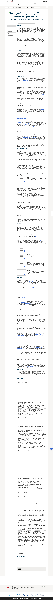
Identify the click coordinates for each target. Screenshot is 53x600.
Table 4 (41, 240)
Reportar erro (52, 213)
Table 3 (37, 236)
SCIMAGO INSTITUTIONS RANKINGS (29, 22)
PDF (37, 7)
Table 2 (30, 228)
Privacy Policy (36, 598)
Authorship (20, 22)
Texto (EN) (32, 7)
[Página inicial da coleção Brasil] (8, 588)
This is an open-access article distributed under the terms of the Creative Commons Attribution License (33, 569)
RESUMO (9, 27)
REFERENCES (9, 33)
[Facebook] (14, 590)
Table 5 (34, 243)
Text (8, 29)
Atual (16, 7)
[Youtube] (15, 590)
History (9, 37)
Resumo (27, 7)
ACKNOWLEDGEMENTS (11, 31)
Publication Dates (10, 35)
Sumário (9, 7)
